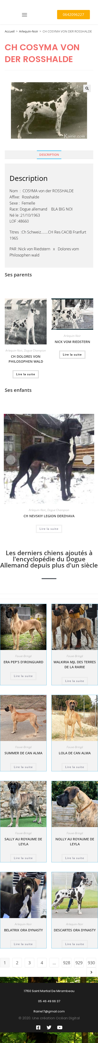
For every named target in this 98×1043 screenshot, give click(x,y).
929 (79, 962)
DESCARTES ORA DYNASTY (75, 930)
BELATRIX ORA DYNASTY (23, 930)
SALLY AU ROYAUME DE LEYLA (23, 841)
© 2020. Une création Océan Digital (49, 1018)
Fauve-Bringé (23, 656)
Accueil (10, 31)
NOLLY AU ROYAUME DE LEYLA (74, 841)
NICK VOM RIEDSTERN (72, 341)
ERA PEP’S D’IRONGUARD (23, 662)
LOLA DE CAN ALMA (75, 753)
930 (91, 962)
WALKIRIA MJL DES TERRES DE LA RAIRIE (75, 664)
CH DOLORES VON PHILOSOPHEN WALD (26, 359)
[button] (24, 14)
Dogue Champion (35, 350)
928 (66, 962)
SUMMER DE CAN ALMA (23, 753)
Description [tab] (49, 155)
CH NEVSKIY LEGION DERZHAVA (49, 516)
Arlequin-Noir (28, 31)
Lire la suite (25, 374)
